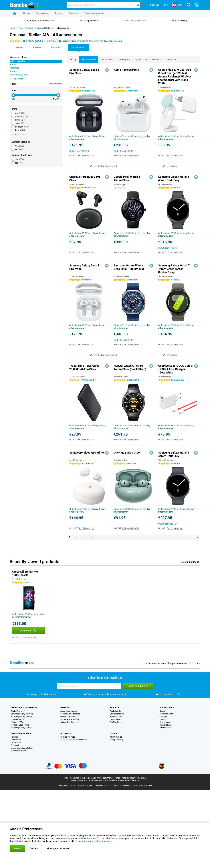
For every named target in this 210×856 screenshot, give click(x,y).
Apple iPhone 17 (18, 711)
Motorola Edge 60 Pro (20, 725)
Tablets (59, 13)
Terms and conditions (122, 786)
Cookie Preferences (103, 786)
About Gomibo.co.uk (66, 786)
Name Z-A (171, 59)
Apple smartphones (68, 711)
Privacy (81, 786)
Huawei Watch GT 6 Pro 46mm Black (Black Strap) (130, 367)
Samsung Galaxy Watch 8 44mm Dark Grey (174, 454)
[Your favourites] (188, 5)
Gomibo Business (67, 737)
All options (18, 79)
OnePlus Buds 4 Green (127, 452)
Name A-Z (157, 59)
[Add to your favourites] (107, 70)
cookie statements (102, 841)
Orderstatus (16, 740)
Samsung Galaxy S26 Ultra (22, 714)
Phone (26, 13)
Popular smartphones (24, 707)
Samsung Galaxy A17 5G (21, 728)
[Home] (15, 13)
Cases (162, 711)
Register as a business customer (73, 740)
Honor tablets (115, 719)
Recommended (89, 59)
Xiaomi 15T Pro (17, 722)
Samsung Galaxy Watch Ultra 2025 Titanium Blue (129, 267)
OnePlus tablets (116, 722)
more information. (132, 780)
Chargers (163, 717)
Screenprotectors (167, 714)
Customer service (94, 13)
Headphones (165, 722)
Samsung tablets (117, 714)
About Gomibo (116, 737)
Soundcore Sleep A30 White (86, 452)
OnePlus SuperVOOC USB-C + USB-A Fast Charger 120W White (175, 369)
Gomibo (114, 733)
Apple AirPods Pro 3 (126, 69)
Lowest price (124, 59)
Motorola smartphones (69, 719)
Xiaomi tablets (116, 717)
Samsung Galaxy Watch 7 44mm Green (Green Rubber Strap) (174, 269)
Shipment (15, 745)
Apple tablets (115, 711)
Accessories (42, 13)
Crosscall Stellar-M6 (45, 28)
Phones (64, 707)
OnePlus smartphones (69, 717)
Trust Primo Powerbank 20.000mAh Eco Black (84, 367)
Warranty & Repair (18, 751)
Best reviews (107, 59)
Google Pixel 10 (17, 719)
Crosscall (30, 28)
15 (92, 537)
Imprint (89, 786)
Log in (165, 5)
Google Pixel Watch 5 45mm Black (127, 178)
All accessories (63, 28)
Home (12, 28)
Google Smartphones (69, 722)
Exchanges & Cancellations (22, 748)
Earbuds (163, 719)
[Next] (197, 537)
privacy (85, 841)
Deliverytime (16, 742)
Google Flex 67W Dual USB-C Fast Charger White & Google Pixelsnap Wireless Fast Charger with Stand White (175, 76)
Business (74, 13)
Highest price (141, 59)
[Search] (137, 4)
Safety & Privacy (116, 740)
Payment (14, 737)
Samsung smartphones (70, 714)
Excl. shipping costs (86, 155)
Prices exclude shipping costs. (133, 778)
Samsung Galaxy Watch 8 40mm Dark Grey (174, 178)
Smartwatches (166, 725)
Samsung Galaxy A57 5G (21, 717)
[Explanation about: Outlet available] (29, 142)
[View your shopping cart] (196, 5)
